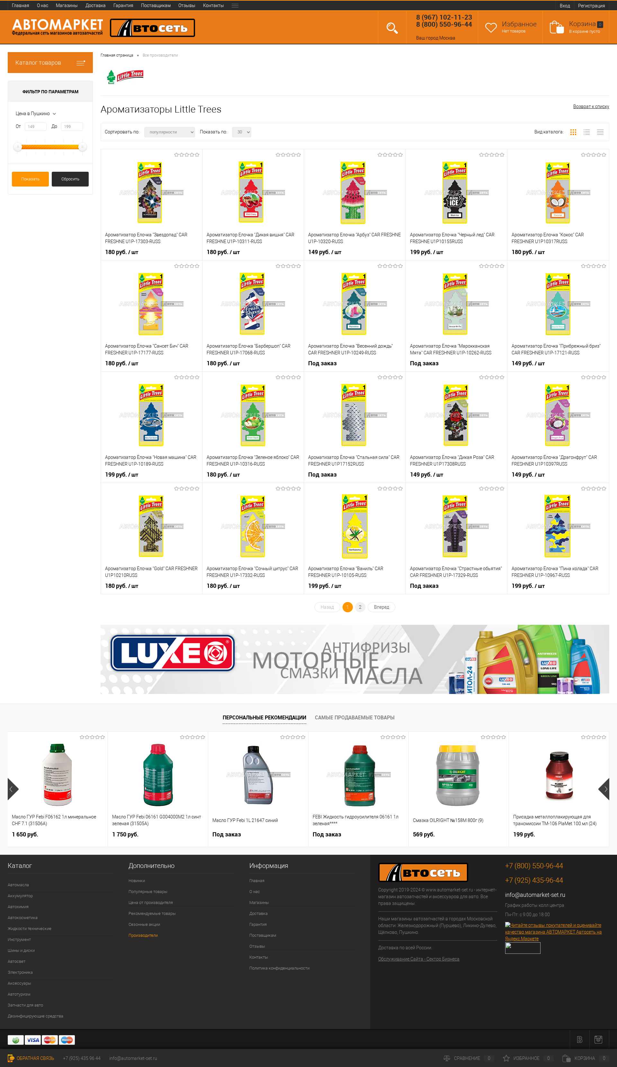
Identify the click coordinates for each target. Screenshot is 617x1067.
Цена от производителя (151, 902)
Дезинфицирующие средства (35, 1016)
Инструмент (19, 939)
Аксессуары (19, 983)
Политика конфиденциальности (279, 968)
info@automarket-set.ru (535, 894)
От (18, 126)
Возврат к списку (591, 106)
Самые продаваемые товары (355, 717)
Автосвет (16, 961)
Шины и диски (21, 950)
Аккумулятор (20, 895)
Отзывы (186, 5)
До (54, 126)
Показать (30, 179)
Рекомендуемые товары (152, 913)
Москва (447, 38)
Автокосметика (23, 917)
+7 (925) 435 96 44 (82, 1058)
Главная (20, 5)
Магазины (67, 5)
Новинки (137, 880)
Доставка (95, 5)
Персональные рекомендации (264, 717)
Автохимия (18, 906)
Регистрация (591, 5)
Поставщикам (156, 5)
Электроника (20, 972)
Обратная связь (35, 1058)
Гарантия (123, 5)
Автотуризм (19, 994)
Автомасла (18, 884)
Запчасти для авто (25, 1005)
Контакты (213, 5)
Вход (565, 5)
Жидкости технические (29, 928)
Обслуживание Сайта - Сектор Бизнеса (419, 959)
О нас (42, 5)
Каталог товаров (38, 62)
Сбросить (70, 179)
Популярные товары (148, 891)
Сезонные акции (144, 924)
